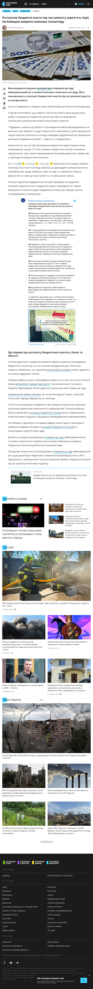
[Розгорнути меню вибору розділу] (25, 4)
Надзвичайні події (56, 899)
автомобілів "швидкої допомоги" (33, 384)
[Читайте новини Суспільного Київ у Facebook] (4, 962)
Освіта (50, 895)
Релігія (50, 919)
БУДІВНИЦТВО (25, 11)
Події (4, 887)
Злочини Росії (9, 923)
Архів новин (53, 942)
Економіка (7, 895)
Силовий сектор (10, 915)
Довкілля (6, 903)
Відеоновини (8, 930)
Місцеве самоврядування (59, 911)
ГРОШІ (15, 11)
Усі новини (34, 4)
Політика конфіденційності (15, 950)
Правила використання (58, 946)
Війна (44, 4)
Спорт (5, 926)
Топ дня (51, 930)
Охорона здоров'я (56, 903)
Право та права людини (13, 911)
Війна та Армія (54, 926)
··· (67, 3)
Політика (6, 919)
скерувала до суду (54, 437)
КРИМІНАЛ (7, 11)
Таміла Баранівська (15, 28)
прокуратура (44, 88)
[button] (4, 89)
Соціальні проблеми (57, 923)
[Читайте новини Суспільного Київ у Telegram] (17, 962)
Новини (6, 876)
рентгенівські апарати (59, 369)
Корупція (51, 887)
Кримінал (36, 11)
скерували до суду (62, 451)
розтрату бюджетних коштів (45, 412)
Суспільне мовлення (12, 946)
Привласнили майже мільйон (24, 394)
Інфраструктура (54, 907)
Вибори (5, 899)
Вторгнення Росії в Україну (60, 876)
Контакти (6, 942)
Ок (84, 980)
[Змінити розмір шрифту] (88, 28)
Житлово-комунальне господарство (20, 907)
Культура (51, 891)
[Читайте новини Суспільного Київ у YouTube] (11, 962)
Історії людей (53, 915)
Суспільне (33, 975)
